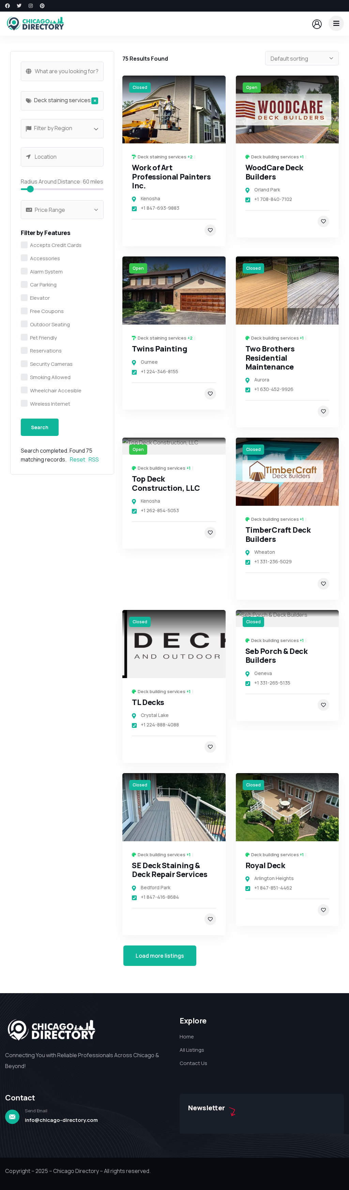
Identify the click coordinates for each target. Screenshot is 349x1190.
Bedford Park (155, 887)
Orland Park (267, 189)
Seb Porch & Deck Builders (276, 655)
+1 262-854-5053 (160, 510)
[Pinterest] (42, 5)
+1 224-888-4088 (160, 724)
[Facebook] (7, 5)
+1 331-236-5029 (273, 561)
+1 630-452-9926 (273, 389)
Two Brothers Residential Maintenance (270, 358)
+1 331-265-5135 (272, 682)
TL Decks (148, 702)
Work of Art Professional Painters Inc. (171, 176)
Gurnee (149, 362)
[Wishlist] (210, 230)
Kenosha (150, 198)
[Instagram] (30, 5)
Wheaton (264, 552)
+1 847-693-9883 (160, 208)
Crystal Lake (155, 715)
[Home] (35, 23)
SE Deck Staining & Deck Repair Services (169, 869)
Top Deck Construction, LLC (166, 483)
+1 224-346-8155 (159, 371)
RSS (94, 459)
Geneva (263, 673)
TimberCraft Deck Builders (278, 534)
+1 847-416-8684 (160, 897)
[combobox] (62, 100)
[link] (173, 110)
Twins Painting (159, 349)
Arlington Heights (274, 878)
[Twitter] (19, 5)
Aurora (261, 379)
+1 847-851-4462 (273, 887)
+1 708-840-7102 (273, 199)
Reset (77, 459)
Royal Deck (265, 865)
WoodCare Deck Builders (274, 172)
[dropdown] (336, 23)
